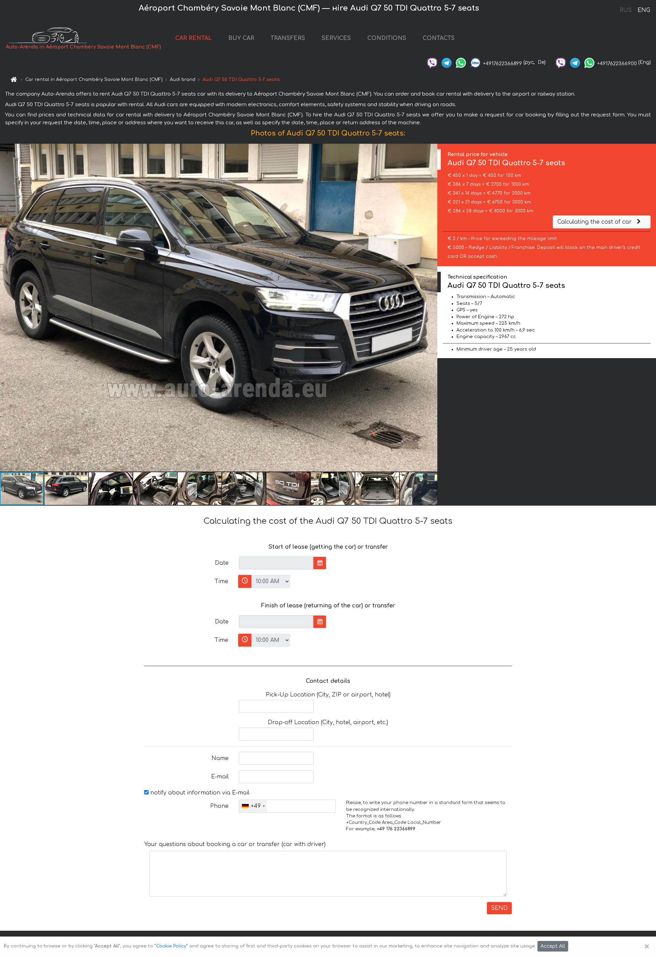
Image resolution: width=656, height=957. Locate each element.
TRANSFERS (288, 38)
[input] (276, 563)
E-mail (220, 777)
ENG (644, 10)
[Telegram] (446, 62)
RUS (626, 10)
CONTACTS (439, 38)
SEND (499, 908)
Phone (219, 806)
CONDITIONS (386, 38)
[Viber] (432, 62)
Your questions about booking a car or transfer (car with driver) (235, 844)
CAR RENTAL (193, 38)
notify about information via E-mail (199, 793)
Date (222, 563)
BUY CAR (241, 38)
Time (221, 581)
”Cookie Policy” (171, 946)
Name (220, 758)
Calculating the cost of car (595, 222)
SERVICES (336, 38)
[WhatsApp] (460, 62)
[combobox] (253, 806)
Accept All (553, 946)
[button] (66, 489)
